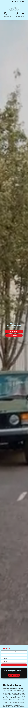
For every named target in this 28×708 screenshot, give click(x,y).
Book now (13, 675)
